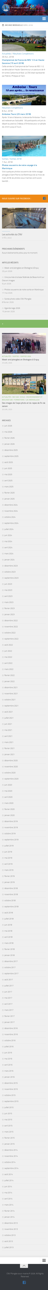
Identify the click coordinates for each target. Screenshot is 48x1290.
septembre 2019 (11, 839)
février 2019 (9, 876)
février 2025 (9, 493)
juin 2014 (8, 1186)
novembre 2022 (11, 626)
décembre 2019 (11, 821)
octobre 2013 (9, 1235)
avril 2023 (8, 596)
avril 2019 (8, 864)
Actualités (6, 53)
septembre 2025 (11, 456)
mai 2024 (8, 541)
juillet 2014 (8, 1180)
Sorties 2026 (25, 356)
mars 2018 (8, 943)
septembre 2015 (11, 1101)
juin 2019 (8, 852)
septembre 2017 (11, 973)
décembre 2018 (11, 888)
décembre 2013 (11, 1223)
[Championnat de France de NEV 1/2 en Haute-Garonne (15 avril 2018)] (24, 50)
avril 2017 (8, 1004)
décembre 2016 (11, 1028)
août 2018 (8, 912)
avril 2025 (8, 480)
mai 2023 (8, 590)
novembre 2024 (11, 511)
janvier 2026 (9, 444)
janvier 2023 (9, 614)
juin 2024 (8, 535)
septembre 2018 (11, 906)
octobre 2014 (9, 1162)
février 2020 (9, 809)
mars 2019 (8, 870)
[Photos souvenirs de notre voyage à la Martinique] (24, 155)
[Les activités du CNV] (24, 218)
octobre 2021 (9, 699)
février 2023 (9, 608)
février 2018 (9, 949)
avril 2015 (8, 1125)
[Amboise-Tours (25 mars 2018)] (24, 104)
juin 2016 (8, 1052)
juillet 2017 (8, 986)
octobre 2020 (9, 772)
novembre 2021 (11, 693)
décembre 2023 (11, 566)
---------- (6, 231)
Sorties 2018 (15, 159)
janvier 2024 (9, 559)
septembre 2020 (11, 779)
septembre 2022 (11, 639)
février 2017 (9, 1016)
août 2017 (8, 979)
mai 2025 (8, 474)
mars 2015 (8, 1132)
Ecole (22, 397)
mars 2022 (8, 669)
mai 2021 (8, 730)
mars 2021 (8, 742)
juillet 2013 (8, 1247)
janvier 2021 (9, 754)
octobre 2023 (9, 572)
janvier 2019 (9, 882)
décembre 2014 (11, 1150)
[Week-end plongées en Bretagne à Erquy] (24, 343)
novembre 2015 (11, 1089)
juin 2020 (8, 785)
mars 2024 (8, 553)
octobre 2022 (9, 633)
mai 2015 (8, 1119)
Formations (19, 400)
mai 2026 (8, 432)
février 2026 (9, 438)
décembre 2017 (11, 961)
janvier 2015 (9, 1144)
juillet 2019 (8, 846)
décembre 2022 (11, 620)
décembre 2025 (11, 450)
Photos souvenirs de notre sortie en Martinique (24, 289)
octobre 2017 (9, 967)
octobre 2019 (9, 833)
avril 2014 (8, 1199)
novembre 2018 (11, 894)
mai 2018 (8, 931)
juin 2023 (8, 584)
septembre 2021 (11, 706)
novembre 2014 (11, 1156)
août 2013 (8, 1241)
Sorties (5, 159)
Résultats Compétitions (23, 53)
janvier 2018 (9, 955)
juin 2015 (8, 1113)
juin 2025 (8, 468)
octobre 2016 (9, 1040)
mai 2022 (8, 657)
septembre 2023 (11, 578)
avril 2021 (8, 736)
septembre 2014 (11, 1168)
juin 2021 (8, 724)
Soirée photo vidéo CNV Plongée (17, 299)
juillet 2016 (8, 1046)
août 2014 (8, 1174)
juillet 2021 (8, 718)
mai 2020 (8, 791)
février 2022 (9, 675)
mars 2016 (8, 1071)
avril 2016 (8, 1065)
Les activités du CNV (12, 234)
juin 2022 (8, 651)
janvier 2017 (9, 1022)
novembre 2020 (11, 766)
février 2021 (9, 748)
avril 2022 (8, 663)
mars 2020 (8, 803)
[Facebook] (44, 198)
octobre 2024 (9, 517)
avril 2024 (8, 547)
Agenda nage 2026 (12, 308)
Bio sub (16, 397)
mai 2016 (8, 1059)
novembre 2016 (11, 1034)
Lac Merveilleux (32, 400)
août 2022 (8, 645)
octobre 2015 (9, 1095)
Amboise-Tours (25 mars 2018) (16, 114)
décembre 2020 (11, 760)
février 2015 (9, 1138)
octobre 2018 (9, 900)
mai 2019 (8, 858)
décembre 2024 (11, 505)
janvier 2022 (9, 681)
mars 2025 (8, 486)
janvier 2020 (9, 815)
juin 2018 (8, 925)
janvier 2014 (9, 1217)
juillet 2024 (8, 529)
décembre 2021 (11, 687)
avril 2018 (8, 937)
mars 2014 (8, 1205)
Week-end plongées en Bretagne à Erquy (21, 268)
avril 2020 (8, 797)
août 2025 (8, 462)
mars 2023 (8, 602)
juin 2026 (8, 426)
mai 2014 (8, 1192)
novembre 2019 (11, 827)
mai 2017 (8, 998)
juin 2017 (8, 992)
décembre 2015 (11, 1083)
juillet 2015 (8, 1107)
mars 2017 (8, 1010)
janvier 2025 (9, 499)
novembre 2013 (11, 1229)
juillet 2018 (8, 919)
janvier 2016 (9, 1077)
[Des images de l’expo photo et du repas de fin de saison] (24, 384)
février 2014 (9, 1211)
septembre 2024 (11, 523)
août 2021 (8, 712)
